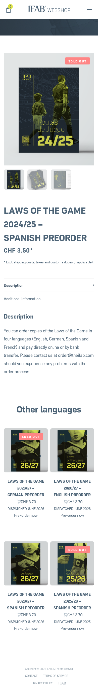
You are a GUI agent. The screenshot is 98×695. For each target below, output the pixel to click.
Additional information (22, 298)
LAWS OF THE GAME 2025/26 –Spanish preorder (72, 600)
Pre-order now (25, 514)
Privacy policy (42, 683)
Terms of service (55, 675)
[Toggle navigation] (81, 9)
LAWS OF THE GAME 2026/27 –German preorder (26, 487)
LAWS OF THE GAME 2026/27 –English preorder (72, 487)
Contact (31, 675)
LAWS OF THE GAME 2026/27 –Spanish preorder (25, 600)
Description (14, 285)
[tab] (49, 285)
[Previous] (11, 455)
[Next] (40, 455)
